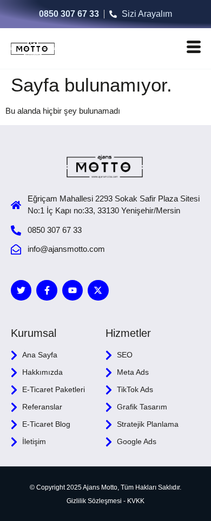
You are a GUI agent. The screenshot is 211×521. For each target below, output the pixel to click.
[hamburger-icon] (193, 48)
